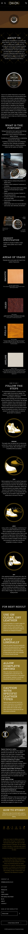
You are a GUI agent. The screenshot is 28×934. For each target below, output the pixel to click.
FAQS (2, 892)
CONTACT (3, 903)
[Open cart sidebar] (26, 3)
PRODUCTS (4, 889)
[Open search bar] (5, 3)
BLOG (2, 899)
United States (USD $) (13, 923)
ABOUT (3, 901)
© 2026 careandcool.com (10, 929)
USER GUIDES (4, 894)
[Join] (19, 914)
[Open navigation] (2, 3)
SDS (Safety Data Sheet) (7, 896)
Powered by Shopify (19, 929)
